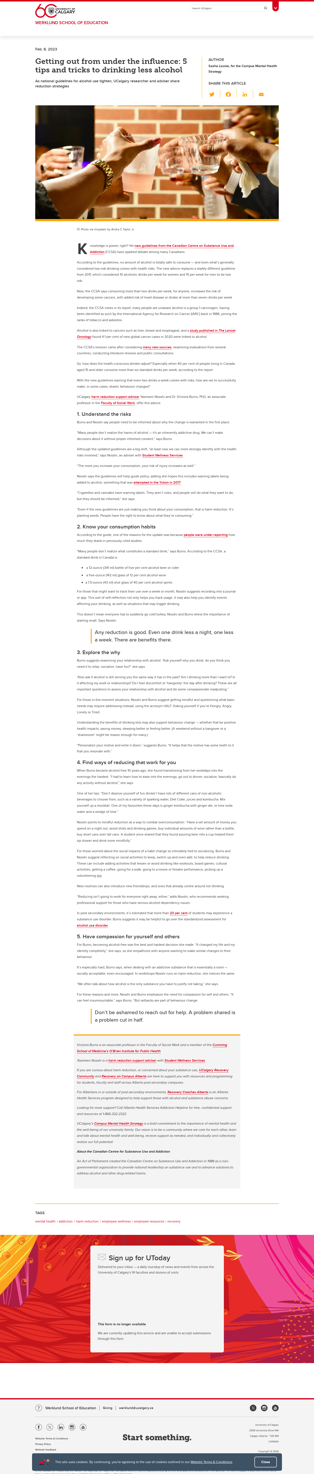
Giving (107, 1407)
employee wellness (116, 1221)
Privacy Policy (43, 1444)
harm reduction (87, 1221)
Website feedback (45, 1449)
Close (265, 1461)
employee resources (149, 1221)
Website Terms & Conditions (211, 1461)
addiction (66, 1221)
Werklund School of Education (71, 22)
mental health (45, 1221)
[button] (214, 93)
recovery (173, 1221)
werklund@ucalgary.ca (136, 1407)
